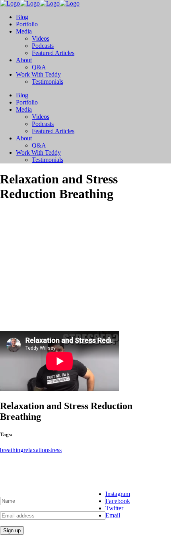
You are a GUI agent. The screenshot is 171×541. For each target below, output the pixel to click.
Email (112, 515)
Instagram (117, 493)
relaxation (35, 450)
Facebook (117, 501)
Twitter (114, 508)
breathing (11, 450)
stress (55, 450)
